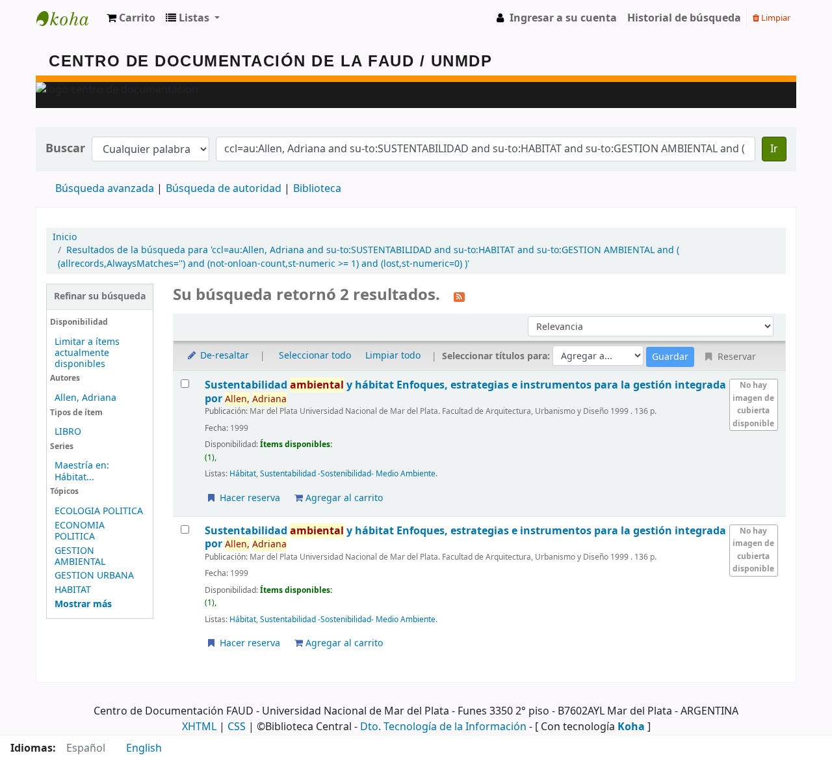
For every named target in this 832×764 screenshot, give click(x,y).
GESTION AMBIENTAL (80, 556)
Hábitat (242, 474)
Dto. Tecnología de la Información (443, 727)
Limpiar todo (393, 355)
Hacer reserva (248, 498)
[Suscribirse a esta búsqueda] (459, 296)
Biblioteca (317, 189)
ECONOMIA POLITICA (80, 531)
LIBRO (68, 432)
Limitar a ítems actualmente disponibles (87, 353)
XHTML (199, 727)
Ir (774, 149)
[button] (131, 18)
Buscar (65, 148)
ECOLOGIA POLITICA (99, 511)
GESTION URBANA (94, 575)
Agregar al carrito (343, 498)
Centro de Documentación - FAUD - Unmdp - (68, 18)
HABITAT (73, 590)
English (144, 748)
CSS (237, 727)
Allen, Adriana (85, 398)
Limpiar (774, 18)
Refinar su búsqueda (100, 296)
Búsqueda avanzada (104, 189)
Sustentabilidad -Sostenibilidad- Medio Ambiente (348, 474)
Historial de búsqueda (684, 18)
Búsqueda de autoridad (223, 189)
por (465, 391)
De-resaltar (223, 355)
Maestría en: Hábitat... (82, 471)
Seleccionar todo (315, 355)
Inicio (65, 237)
